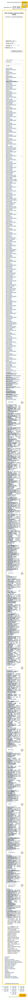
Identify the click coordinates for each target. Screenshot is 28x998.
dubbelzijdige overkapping (12, 384)
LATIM (6, 958)
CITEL (6, 970)
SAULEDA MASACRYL (11, 963)
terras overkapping (16, 375)
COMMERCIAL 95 (9, 972)
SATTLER (7, 957)
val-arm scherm (15, 377)
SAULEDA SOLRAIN (10, 964)
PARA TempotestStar (10, 968)
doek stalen (15, 394)
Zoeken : (9, 61)
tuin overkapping (15, 379)
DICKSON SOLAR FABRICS (12, 960)
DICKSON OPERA (9, 959)
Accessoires (9, 391)
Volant (7, 389)
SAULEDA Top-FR (9, 966)
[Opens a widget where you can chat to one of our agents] (23, 995)
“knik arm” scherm (15, 387)
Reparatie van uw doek (12, 396)
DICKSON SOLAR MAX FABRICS (13, 962)
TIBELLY (7, 971)
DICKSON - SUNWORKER (12, 977)
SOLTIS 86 (7, 973)
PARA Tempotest (9, 967)
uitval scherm (14, 381)
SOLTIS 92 (7, 975)
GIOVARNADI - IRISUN (11, 976)
